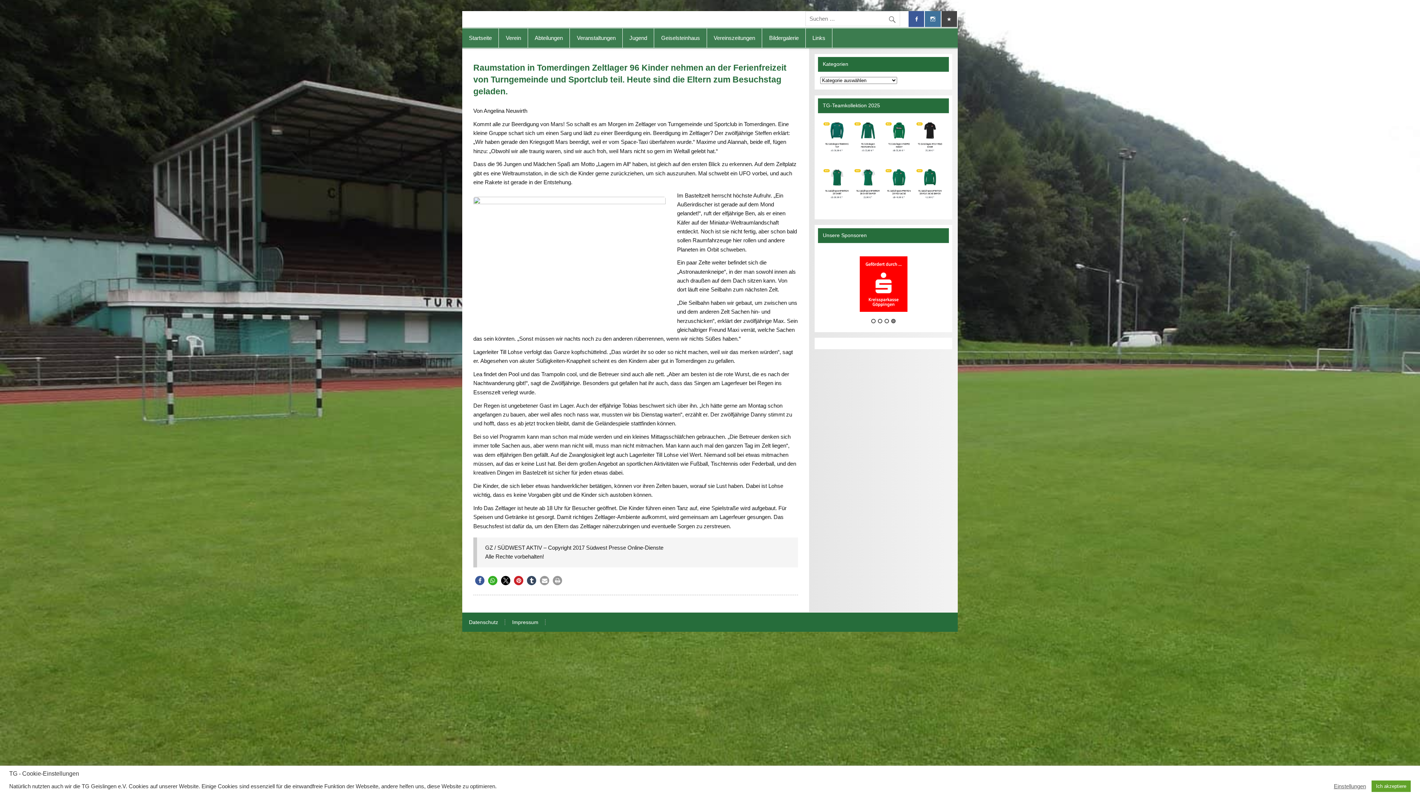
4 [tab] (893, 321)
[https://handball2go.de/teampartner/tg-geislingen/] (883, 163)
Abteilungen (549, 38)
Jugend (638, 38)
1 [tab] (873, 321)
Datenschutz (483, 622)
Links (818, 38)
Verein (513, 38)
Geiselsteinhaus (680, 38)
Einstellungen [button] (1350, 786)
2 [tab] (880, 321)
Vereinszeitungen (734, 38)
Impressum (525, 622)
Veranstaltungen (596, 38)
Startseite (480, 38)
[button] (479, 580)
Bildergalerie (784, 38)
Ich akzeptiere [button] (1391, 786)
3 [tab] (887, 321)
